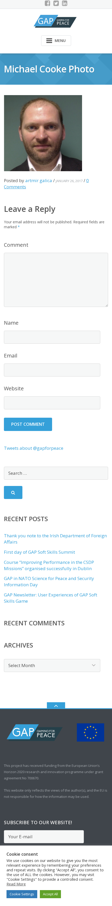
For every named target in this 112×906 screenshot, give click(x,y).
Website (14, 388)
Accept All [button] (50, 894)
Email (10, 355)
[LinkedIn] (64, 3)
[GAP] (56, 21)
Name (11, 322)
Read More (16, 884)
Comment (16, 244)
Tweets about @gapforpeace (33, 448)
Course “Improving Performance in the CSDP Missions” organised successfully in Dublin (49, 565)
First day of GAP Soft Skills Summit (39, 552)
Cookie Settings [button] (22, 894)
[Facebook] (47, 3)
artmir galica (38, 180)
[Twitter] (56, 3)
